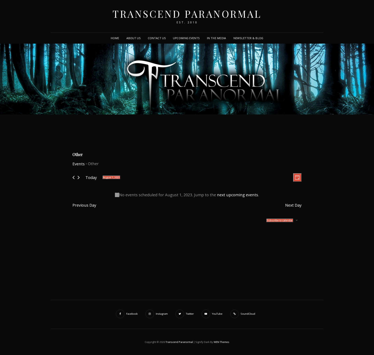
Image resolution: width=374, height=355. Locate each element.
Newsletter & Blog (248, 38)
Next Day (293, 205)
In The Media (216, 38)
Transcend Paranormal (187, 13)
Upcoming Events (186, 38)
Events (78, 163)
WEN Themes (221, 342)
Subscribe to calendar (280, 220)
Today (91, 177)
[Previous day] (73, 177)
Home (115, 38)
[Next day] (79, 177)
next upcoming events (237, 194)
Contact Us (157, 38)
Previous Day (84, 205)
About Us (133, 38)
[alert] (187, 194)
